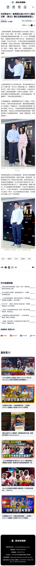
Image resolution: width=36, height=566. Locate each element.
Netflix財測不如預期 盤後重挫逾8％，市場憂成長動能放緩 (15, 293)
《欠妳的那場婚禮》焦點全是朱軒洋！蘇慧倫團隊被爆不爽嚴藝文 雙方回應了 (16, 299)
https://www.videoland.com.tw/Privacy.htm (22, 557)
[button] (29, 25)
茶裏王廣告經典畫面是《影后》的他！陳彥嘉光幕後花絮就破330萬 (16, 287)
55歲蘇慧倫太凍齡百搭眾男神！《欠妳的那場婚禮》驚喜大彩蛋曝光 (15, 316)
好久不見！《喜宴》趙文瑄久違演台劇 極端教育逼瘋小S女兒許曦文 (16, 305)
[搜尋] (33, 7)
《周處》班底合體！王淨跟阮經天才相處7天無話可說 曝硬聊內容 (15, 322)
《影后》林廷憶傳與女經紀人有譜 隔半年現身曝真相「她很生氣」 (16, 310)
